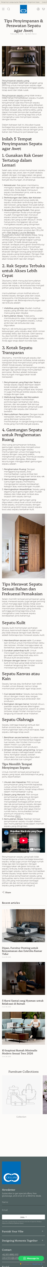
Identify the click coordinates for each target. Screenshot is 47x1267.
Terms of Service (14, 1223)
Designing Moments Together (20, 1240)
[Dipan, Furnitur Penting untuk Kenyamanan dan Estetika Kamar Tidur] (23, 925)
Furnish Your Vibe (12, 1231)
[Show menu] (3, 9)
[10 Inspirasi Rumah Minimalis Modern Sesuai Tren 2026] (23, 1028)
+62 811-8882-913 (10, 1254)
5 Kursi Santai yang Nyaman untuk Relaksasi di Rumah (23, 1002)
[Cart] (43, 9)
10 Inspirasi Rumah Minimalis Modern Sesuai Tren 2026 (19, 1052)
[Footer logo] (11, 1172)
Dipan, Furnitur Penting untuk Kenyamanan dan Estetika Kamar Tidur (22, 950)
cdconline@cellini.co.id (13, 1258)
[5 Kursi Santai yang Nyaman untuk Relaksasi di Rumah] (23, 978)
